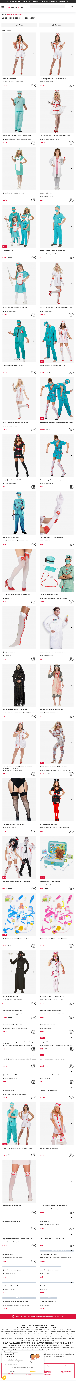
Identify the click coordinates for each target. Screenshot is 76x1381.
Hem (3, 14)
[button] (4, 1377)
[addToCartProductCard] (33, 85)
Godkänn (33, 1371)
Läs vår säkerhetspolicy (10, 1364)
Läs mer (12, 1371)
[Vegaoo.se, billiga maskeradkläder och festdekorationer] (15, 7)
